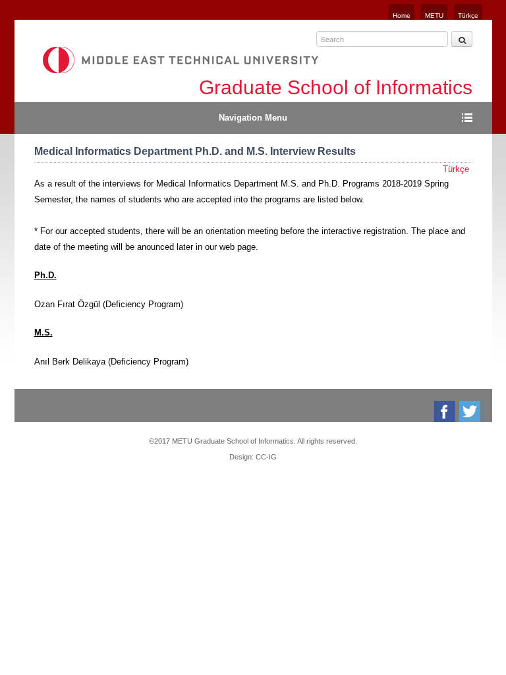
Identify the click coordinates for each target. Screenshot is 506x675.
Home (401, 15)
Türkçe (468, 15)
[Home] (180, 60)
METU (434, 15)
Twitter (470, 411)
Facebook (445, 411)
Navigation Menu (253, 118)
